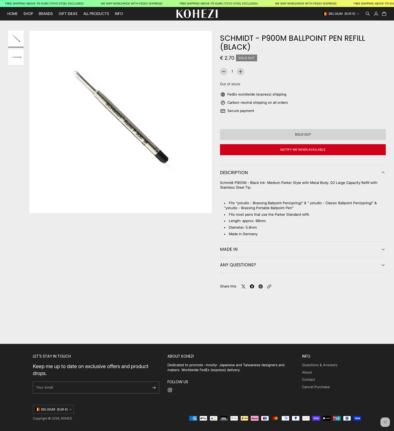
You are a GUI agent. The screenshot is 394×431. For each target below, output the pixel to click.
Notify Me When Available (302, 150)
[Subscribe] (154, 387)
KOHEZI (66, 418)
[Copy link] (269, 286)
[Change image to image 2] (16, 57)
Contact (308, 379)
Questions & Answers (319, 365)
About (307, 372)
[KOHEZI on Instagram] (169, 390)
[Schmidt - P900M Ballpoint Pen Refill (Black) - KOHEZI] (120, 122)
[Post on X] (243, 286)
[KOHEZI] (197, 13)
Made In (229, 249)
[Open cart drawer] (384, 14)
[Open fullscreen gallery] (203, 205)
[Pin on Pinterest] (260, 286)
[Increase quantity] (240, 71)
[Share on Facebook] (252, 286)
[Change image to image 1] (16, 38)
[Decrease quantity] (223, 71)
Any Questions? (238, 265)
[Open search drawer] (368, 14)
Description (234, 173)
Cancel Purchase (316, 387)
